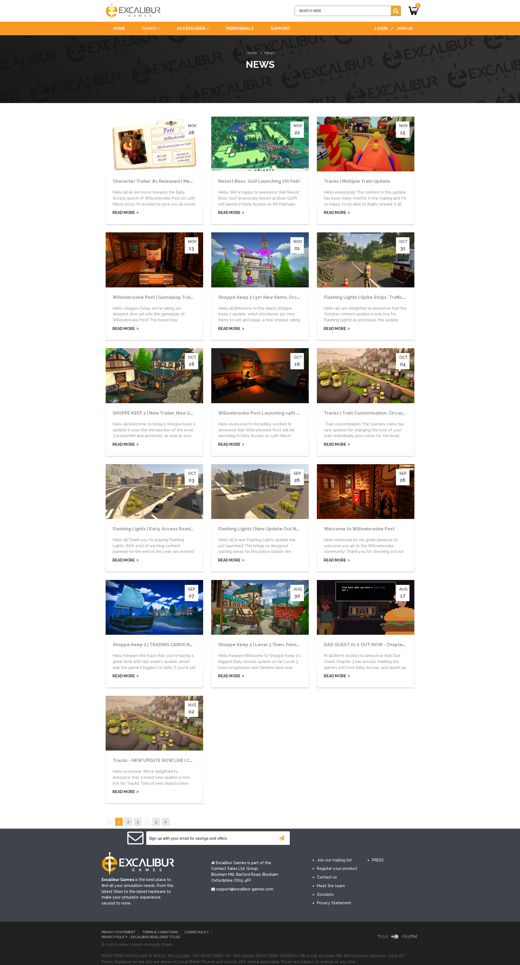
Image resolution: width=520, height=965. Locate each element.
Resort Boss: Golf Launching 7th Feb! (259, 181)
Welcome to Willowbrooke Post (359, 528)
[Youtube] (351, 838)
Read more (123, 212)
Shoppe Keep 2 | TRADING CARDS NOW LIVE (160, 644)
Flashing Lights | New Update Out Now (260, 528)
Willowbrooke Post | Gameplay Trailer (155, 297)
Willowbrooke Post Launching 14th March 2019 (269, 413)
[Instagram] (367, 838)
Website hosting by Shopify (151, 945)
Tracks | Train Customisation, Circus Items (370, 413)
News (269, 53)
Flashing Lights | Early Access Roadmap (156, 528)
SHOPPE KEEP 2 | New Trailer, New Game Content (166, 413)
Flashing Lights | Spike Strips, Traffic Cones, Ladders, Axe (386, 297)
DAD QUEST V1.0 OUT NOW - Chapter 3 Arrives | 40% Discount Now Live (401, 644)
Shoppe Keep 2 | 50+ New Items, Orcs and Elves (270, 297)
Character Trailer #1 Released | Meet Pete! (160, 181)
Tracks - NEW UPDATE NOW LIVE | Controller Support (171, 760)
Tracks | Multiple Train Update (357, 181)
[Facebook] (319, 838)
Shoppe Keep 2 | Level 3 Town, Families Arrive (268, 644)
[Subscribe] (281, 838)
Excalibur (121, 945)
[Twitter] (335, 838)
